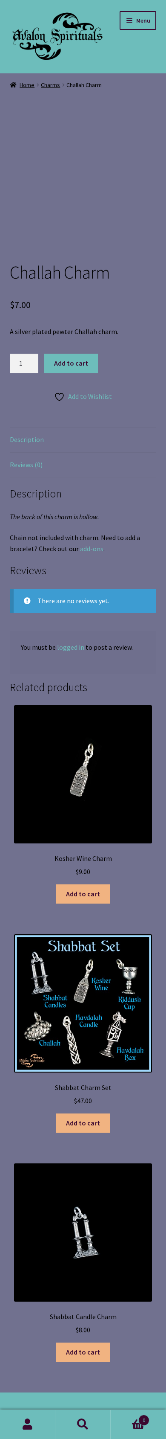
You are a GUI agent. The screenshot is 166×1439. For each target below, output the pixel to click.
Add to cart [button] (83, 894)
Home (27, 85)
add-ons (91, 548)
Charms (50, 85)
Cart (128, 1417)
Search (83, 1424)
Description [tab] (27, 439)
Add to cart (71, 363)
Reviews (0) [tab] (26, 464)
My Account (27, 1424)
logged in (70, 647)
